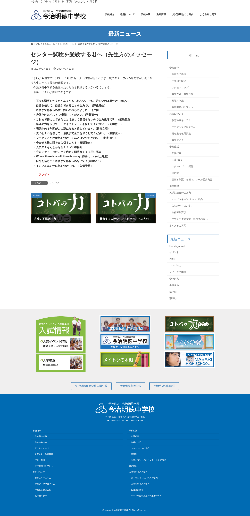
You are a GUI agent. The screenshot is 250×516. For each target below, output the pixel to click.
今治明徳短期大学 (164, 385)
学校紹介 (174, 67)
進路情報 (174, 186)
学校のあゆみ (179, 80)
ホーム (194, 55)
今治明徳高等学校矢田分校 (91, 385)
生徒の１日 (136, 442)
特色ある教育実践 (181, 133)
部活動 (175, 173)
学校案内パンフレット (184, 107)
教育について (176, 113)
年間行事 (176, 153)
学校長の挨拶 (179, 74)
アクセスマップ (180, 87)
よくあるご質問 (177, 225)
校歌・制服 (178, 100)
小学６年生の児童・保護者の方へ (189, 219)
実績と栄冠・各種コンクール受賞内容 (192, 179)
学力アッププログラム (184, 127)
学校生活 (174, 146)
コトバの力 (54, 183)
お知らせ (174, 259)
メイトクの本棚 (177, 272)
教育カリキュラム (181, 120)
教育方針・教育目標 (182, 94)
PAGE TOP (241, 497)
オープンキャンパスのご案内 (187, 199)
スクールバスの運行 (182, 166)
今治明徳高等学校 (130, 385)
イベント (174, 252)
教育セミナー (179, 140)
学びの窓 (174, 278)
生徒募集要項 (179, 212)
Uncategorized (177, 246)
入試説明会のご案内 (180, 192)
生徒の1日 (177, 159)
